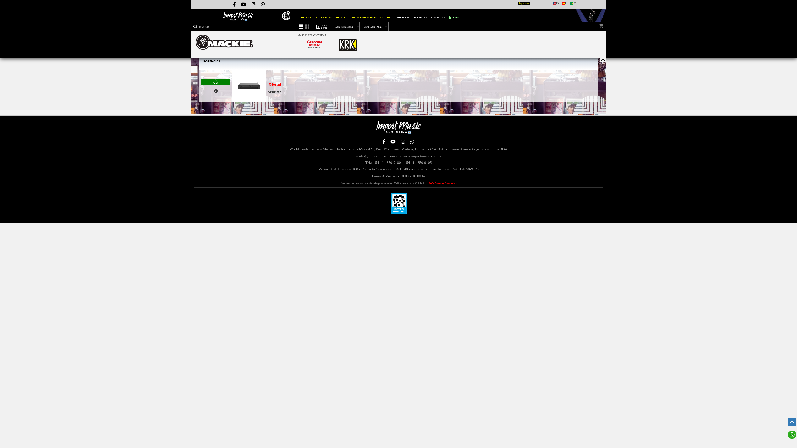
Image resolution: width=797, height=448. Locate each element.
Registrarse (524, 3)
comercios (401, 17)
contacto (438, 17)
